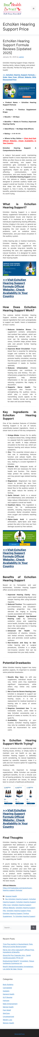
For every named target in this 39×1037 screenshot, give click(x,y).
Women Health (8, 1023)
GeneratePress (19, 1034)
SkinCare (6, 1013)
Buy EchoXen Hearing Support (16, 899)
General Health (11, 896)
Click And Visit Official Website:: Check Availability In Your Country (19, 140)
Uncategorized (8, 1017)
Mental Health (8, 1007)
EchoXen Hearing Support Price (19, 911)
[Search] (33, 927)
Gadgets (6, 991)
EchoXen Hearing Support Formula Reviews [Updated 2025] (17, 47)
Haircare (6, 1001)
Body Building (8, 984)
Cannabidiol (7, 988)
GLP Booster (7, 997)
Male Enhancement (10, 1004)
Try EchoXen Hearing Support (24, 916)
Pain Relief (7, 1010)
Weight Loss (7, 1020)
